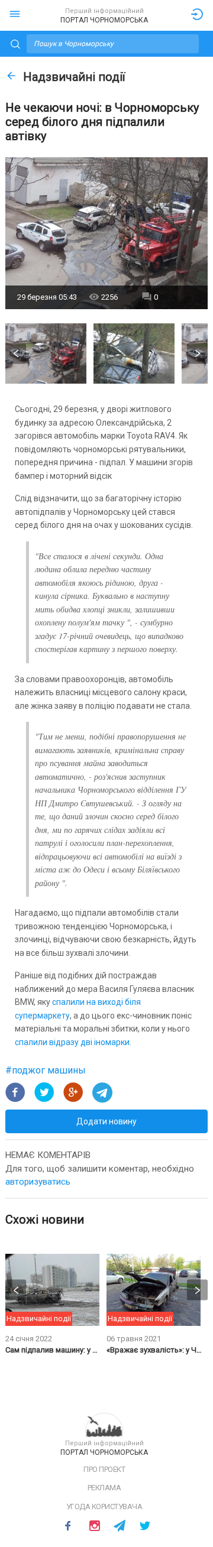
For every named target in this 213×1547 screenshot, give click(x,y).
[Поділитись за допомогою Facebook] (15, 1092)
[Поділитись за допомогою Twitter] (44, 1092)
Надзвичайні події (74, 77)
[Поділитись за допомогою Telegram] (102, 1092)
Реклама (104, 1487)
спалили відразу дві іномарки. (73, 1042)
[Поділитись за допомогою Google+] (73, 1092)
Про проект (104, 1469)
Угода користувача (104, 1506)
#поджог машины (45, 1070)
